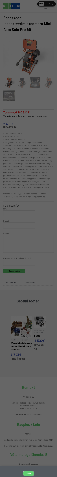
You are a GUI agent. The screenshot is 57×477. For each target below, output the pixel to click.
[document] (28, 238)
